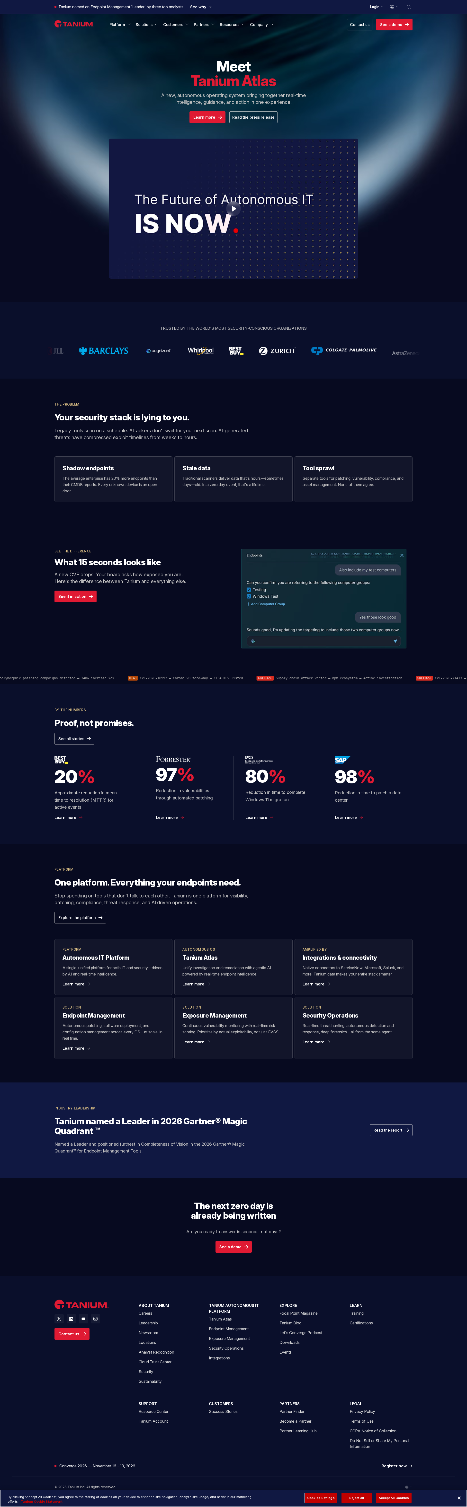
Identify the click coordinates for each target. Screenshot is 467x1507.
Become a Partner (295, 1421)
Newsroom (148, 1332)
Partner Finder (291, 1411)
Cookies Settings (321, 1498)
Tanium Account (153, 1421)
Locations (147, 1342)
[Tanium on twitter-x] (59, 1318)
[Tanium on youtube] (83, 1318)
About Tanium (154, 1305)
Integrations (219, 1358)
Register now (397, 1466)
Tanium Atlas (220, 1319)
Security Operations (226, 1348)
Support (148, 1403)
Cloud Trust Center (155, 1361)
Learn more (65, 817)
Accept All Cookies (394, 1498)
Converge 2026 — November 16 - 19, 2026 (97, 1465)
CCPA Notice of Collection (373, 1430)
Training (357, 1313)
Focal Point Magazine (298, 1313)
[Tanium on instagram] (95, 1318)
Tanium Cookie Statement (42, 1502)
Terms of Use (362, 1421)
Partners (289, 1403)
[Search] (409, 7)
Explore (288, 1305)
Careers (145, 1313)
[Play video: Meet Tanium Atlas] (233, 209)
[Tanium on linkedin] (71, 1318)
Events (285, 1352)
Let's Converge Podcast (300, 1332)
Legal (356, 1403)
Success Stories (223, 1411)
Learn (356, 1305)
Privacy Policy (362, 1411)
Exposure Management (229, 1338)
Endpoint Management (229, 1328)
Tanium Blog (290, 1323)
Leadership (148, 1323)
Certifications (361, 1323)
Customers (221, 1403)
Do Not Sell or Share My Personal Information (379, 1443)
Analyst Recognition (156, 1352)
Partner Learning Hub (298, 1430)
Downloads (289, 1342)
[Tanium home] (74, 23)
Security (146, 1371)
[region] (233, 1498)
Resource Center (153, 1411)
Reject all (356, 1498)
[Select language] (394, 7)
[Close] (459, 1498)
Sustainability (150, 1381)
